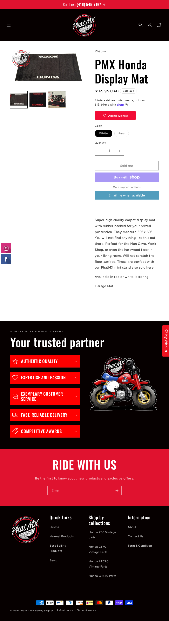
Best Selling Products (57, 548)
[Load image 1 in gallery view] (18, 99)
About (132, 527)
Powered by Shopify (41, 610)
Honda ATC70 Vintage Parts (99, 564)
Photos (54, 527)
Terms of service (86, 610)
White (105, 134)
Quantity (100, 142)
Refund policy (65, 610)
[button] (8, 24)
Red (124, 134)
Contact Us (136, 536)
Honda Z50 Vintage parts (102, 535)
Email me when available (127, 195)
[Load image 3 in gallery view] (57, 99)
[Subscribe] (116, 490)
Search (54, 560)
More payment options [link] (127, 187)
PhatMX (24, 610)
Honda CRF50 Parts (102, 576)
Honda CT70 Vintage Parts (98, 549)
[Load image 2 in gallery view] (38, 99)
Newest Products (61, 536)
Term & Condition (140, 545)
